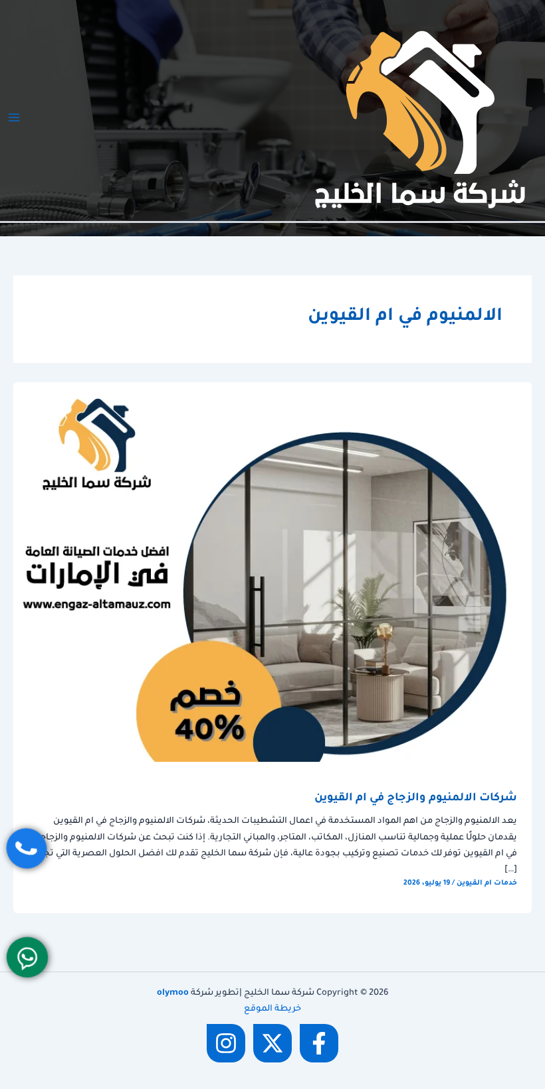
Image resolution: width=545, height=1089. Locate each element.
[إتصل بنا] (27, 848)
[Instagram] (226, 1043)
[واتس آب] (27, 957)
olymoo (173, 993)
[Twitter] (272, 1043)
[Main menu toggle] (14, 117)
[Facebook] (319, 1043)
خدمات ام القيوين (487, 883)
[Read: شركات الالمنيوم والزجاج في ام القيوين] (272, 572)
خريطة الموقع (272, 1009)
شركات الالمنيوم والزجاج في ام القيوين (415, 798)
